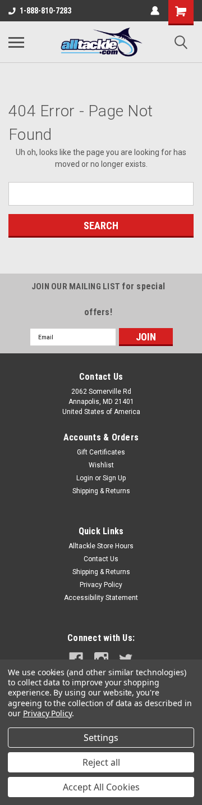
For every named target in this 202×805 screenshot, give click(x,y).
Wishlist (101, 465)
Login (84, 478)
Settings (101, 737)
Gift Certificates (101, 452)
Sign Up (114, 478)
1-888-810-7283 (45, 10)
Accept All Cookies (101, 787)
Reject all (101, 762)
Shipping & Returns (101, 491)
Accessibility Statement (101, 598)
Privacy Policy (101, 585)
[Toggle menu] (16, 42)
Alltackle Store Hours (101, 546)
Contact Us (101, 559)
